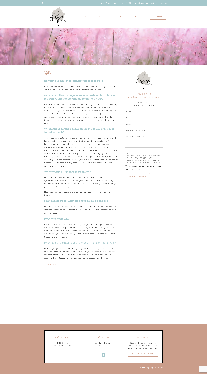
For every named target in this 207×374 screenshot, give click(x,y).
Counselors (98, 17)
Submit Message (137, 176)
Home (87, 17)
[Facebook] (42, 3)
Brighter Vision (156, 367)
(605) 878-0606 (126, 3)
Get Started (125, 17)
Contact (158, 17)
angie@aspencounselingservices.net (150, 3)
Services (111, 17)
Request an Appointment (143, 354)
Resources (139, 17)
